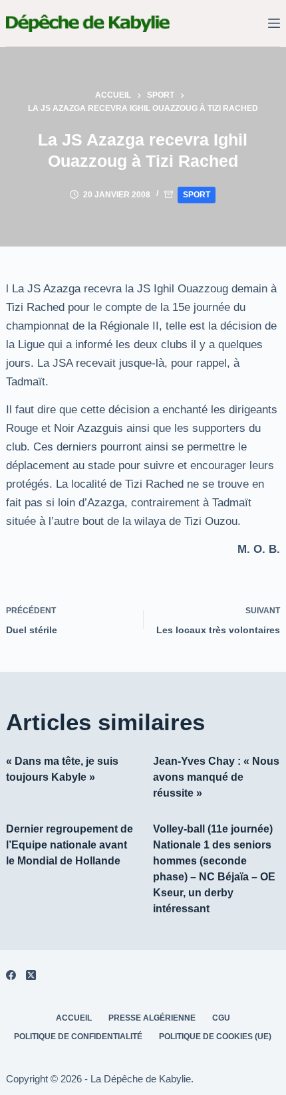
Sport (196, 194)
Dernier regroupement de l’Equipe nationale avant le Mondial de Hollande (69, 844)
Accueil (74, 1018)
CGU (221, 1018)
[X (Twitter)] (31, 975)
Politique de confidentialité (78, 1036)
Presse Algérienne (152, 1018)
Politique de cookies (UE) (215, 1036)
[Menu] (274, 23)
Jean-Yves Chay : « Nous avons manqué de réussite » (216, 777)
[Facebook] (11, 975)
